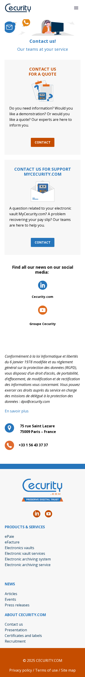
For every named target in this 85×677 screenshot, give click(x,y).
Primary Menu (76, 8)
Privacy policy (20, 670)
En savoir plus (17, 411)
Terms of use (46, 670)
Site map (68, 670)
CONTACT (43, 142)
